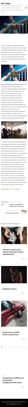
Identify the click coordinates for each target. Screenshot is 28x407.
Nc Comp (5, 3)
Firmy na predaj (13, 84)
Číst (23, 258)
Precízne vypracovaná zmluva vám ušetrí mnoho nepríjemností (13, 252)
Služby (13, 21)
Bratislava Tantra (9, 289)
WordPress (19, 404)
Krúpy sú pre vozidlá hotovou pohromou (11, 333)
